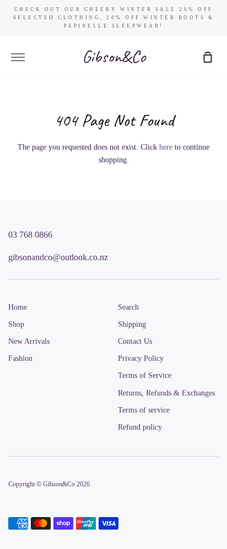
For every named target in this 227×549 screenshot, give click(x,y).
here (165, 147)
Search (128, 307)
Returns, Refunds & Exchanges (166, 393)
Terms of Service (144, 375)
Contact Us (135, 341)
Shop (16, 324)
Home (17, 307)
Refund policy (140, 427)
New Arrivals (29, 341)
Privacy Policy (141, 358)
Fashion (20, 358)
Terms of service (144, 410)
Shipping (132, 324)
